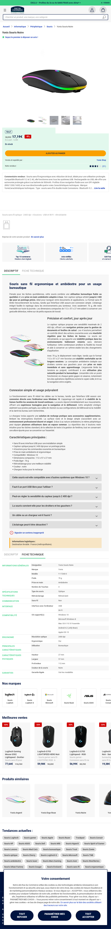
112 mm (61, 663)
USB (60, 606)
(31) (104, 166)
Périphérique (36, 26)
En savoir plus (37, 237)
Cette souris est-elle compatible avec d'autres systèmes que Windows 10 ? (50, 477)
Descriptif (11, 554)
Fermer (106, 3)
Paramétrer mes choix (55, 915)
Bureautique (63, 645)
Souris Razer (69, 703)
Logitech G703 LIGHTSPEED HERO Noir (48, 752)
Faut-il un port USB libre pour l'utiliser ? (32, 486)
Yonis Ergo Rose (48, 813)
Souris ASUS (89, 703)
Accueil (6, 26)
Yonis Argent (16, 813)
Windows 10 (63, 615)
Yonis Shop (101, 160)
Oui (59, 641)
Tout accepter (88, 915)
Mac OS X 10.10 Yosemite (69, 623)
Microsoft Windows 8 (67, 619)
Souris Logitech (10, 701)
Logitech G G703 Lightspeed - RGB (78, 752)
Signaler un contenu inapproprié (29, 533)
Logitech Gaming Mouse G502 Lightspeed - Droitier (14, 754)
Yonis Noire (80, 813)
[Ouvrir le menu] (5, 10)
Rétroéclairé (63, 596)
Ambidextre (63, 582)
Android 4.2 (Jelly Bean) (68, 628)
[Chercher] (104, 17)
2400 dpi (61, 637)
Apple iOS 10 (63, 632)
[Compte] (92, 10)
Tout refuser (22, 915)
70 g (60, 578)
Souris (49, 26)
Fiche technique (33, 270)
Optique (61, 591)
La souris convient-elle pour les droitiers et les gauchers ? (42, 505)
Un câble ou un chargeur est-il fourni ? (32, 515)
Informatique (20, 26)
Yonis (60, 569)
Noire (60, 668)
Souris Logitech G (29, 701)
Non (60, 600)
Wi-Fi (60, 610)
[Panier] (103, 10)
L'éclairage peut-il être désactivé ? (30, 524)
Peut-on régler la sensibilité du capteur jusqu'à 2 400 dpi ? (42, 496)
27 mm (61, 655)
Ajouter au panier (55, 153)
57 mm (61, 659)
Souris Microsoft (49, 701)
